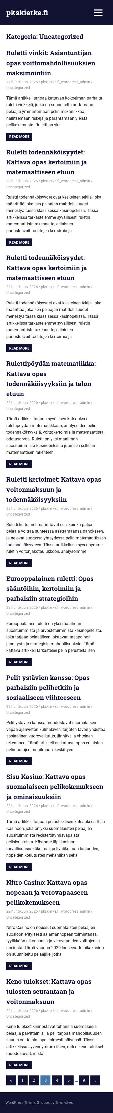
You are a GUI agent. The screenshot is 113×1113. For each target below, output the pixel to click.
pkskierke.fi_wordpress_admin (65, 82)
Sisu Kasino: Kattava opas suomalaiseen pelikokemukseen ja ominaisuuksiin (54, 786)
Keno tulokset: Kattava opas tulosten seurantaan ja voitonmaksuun (48, 991)
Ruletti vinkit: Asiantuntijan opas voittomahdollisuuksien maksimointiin (50, 63)
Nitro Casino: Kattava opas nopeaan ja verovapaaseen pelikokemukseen (47, 892)
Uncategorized (18, 88)
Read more (19, 136)
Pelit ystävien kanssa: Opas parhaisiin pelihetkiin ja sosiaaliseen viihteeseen (48, 687)
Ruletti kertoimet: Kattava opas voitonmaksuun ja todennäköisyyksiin (53, 489)
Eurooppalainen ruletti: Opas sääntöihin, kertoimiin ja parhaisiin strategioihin (50, 588)
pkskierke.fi (27, 12)
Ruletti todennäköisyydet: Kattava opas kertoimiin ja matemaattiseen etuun (46, 162)
